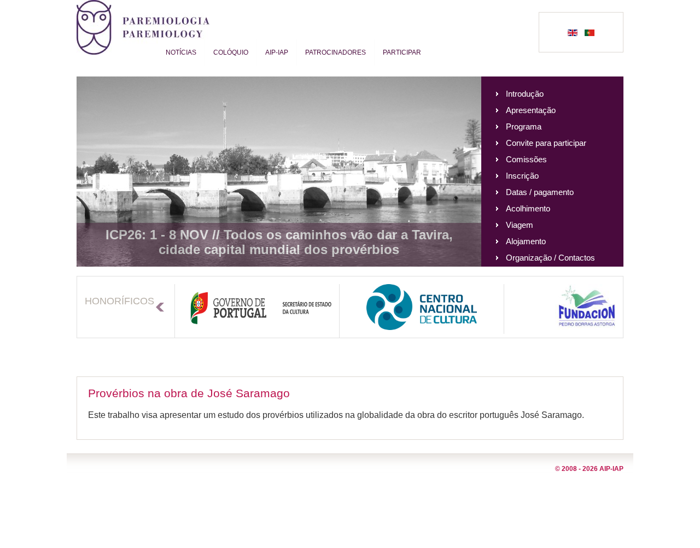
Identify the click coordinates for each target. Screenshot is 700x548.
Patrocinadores (335, 52)
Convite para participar (546, 143)
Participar (402, 52)
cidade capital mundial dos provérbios (279, 249)
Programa (523, 126)
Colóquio (230, 52)
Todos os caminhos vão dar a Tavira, (338, 234)
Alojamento (526, 241)
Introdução (525, 93)
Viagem (519, 224)
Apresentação (531, 110)
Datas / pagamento (540, 192)
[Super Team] (143, 44)
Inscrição (522, 175)
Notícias (181, 52)
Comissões (526, 159)
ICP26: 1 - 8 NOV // (165, 234)
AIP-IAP (276, 52)
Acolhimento (528, 208)
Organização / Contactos (550, 257)
